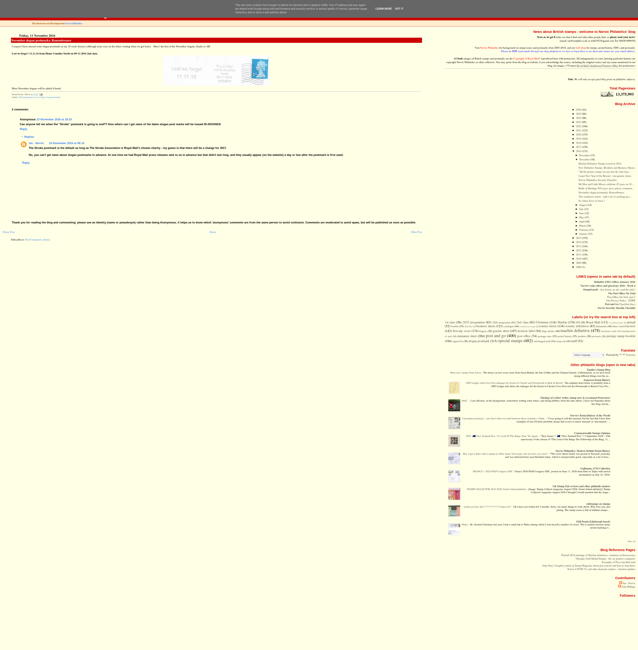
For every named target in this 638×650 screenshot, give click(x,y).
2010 (579, 258)
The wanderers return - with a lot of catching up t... (605, 196)
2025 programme (474, 322)
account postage (616, 322)
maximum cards (608, 331)
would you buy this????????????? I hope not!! (488, 506)
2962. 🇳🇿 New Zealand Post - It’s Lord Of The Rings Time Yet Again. (502, 436)
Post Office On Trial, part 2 (621, 297)
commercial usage (527, 326)
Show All (631, 541)
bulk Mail (469, 326)
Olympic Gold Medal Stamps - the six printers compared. (605, 558)
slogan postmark (53, 97)
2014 (579, 242)
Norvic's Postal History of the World (590, 415)
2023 (579, 122)
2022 (579, 126)
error (632, 326)
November (584, 159)
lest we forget (39, 97)
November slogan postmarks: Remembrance (41, 40)
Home (213, 232)
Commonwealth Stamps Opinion (592, 433)
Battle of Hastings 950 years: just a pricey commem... (606, 188)
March (583, 225)
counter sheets (547, 326)
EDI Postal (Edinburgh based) (593, 521)
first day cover (462, 331)
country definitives (577, 326)
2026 (579, 109)
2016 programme (26, 97)
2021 (579, 130)
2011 (579, 254)
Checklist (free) (620, 304)
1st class (450, 322)
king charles (548, 331)
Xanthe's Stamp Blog (598, 369)
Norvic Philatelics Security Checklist (598, 180)
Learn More (383, 8)
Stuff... (465, 400)
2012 (579, 250)
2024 (579, 118)
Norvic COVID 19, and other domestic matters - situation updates (601, 569)
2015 (579, 238)
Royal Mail (593, 322)
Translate (630, 354)
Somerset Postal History (597, 380)
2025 (579, 113)
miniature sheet (467, 336)
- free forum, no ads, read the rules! (609, 289)
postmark (596, 336)
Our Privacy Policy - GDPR (620, 300)
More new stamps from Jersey (466, 372)
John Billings (628, 586)
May (582, 217)
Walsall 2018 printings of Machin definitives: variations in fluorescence (598, 555)
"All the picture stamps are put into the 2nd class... (605, 171)
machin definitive (575, 330)
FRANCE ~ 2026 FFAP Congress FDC (493, 471)
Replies (29, 137)
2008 (579, 267)
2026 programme (501, 322)
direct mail (618, 326)
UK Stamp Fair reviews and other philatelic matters (581, 486)
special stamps (510, 340)
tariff (574, 341)
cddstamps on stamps (598, 504)
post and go (496, 335)
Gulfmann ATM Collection (595, 468)
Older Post (416, 232)
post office (524, 336)
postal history (565, 336)
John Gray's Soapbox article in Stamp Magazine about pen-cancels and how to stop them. (588, 565)
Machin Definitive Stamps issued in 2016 (600, 163)
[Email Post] (40, 94)
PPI (578, 322)
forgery (483, 331)
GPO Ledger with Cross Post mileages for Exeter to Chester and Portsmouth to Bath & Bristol (514, 382)
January (583, 233)
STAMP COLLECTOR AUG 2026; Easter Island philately (497, 489)
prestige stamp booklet (620, 336)
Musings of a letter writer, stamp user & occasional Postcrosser (575, 398)
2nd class (522, 322)
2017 (579, 147)
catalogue (509, 326)
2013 (579, 246)
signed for (458, 341)
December (584, 155)
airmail (631, 322)
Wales (465, 524)
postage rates (545, 336)
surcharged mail (542, 341)
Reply (23, 129)
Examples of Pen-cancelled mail (618, 562)
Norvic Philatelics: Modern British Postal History (583, 451)
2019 (579, 138)
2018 (579, 142)
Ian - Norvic (36, 143)
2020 (579, 134)
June (582, 213)
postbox (582, 336)
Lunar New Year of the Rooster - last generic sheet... (606, 175)
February (584, 229)
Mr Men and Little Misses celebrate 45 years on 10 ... (606, 184)
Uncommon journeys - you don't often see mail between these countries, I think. (504, 418)
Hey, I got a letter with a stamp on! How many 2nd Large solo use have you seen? (505, 453)
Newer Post (9, 232)
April (582, 221)
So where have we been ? (592, 200)
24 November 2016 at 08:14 (66, 143)
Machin (562, 322)
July (581, 209)
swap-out (560, 341)
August (583, 204)
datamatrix (601, 326)
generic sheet (501, 331)
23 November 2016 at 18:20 (54, 119)
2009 (579, 262)
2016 (579, 151)
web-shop (581, 47)
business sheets (485, 326)
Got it (399, 8)
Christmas (542, 322)
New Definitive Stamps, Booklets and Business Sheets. (607, 167)
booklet (455, 326)
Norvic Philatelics (73, 23)
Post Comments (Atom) (37, 239)
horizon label (526, 331)
